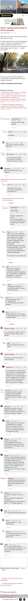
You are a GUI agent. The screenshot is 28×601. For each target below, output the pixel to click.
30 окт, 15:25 (19, 354)
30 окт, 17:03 (13, 267)
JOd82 (10, 132)
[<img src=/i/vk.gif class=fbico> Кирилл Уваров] (1, 328)
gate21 (6, 455)
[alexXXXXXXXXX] (5, 119)
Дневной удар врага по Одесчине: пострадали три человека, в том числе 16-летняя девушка (8, 12)
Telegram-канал (10, 596)
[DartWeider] (1, 169)
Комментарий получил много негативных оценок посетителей (13, 180)
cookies (16, 599)
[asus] (3, 143)
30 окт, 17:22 (14, 455)
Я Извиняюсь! (14, 207)
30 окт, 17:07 (14, 439)
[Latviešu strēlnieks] (1, 354)
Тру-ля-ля (8, 390)
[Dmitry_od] (1, 493)
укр (23, 15)
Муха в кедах (10, 154)
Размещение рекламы (14, 595)
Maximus (6, 439)
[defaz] (1, 511)
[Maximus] (1, 439)
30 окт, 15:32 (15, 390)
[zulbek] (1, 544)
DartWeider (7, 168)
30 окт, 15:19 (19, 328)
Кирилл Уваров (9, 328)
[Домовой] (1, 406)
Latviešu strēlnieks (9, 354)
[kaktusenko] (3, 367)
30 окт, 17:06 (14, 343)
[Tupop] (3, 232)
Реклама (14, 25)
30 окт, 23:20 (14, 520)
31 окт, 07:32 (19, 367)
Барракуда (11, 478)
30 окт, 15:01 (17, 168)
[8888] (3, 267)
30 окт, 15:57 (15, 232)
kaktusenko (9, 367)
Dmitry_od (7, 493)
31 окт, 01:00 (17, 285)
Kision (9, 184)
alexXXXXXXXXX (15, 119)
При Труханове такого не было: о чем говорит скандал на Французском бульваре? (13, 93)
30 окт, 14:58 (18, 132)
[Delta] (3, 312)
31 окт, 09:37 (14, 421)
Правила (23, 568)
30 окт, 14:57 (18, 154)
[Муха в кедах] (2, 155)
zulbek (6, 544)
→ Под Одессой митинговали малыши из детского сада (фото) (11, 584)
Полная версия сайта (4, 595)
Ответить (13, 127)
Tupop (8, 232)
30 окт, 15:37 (16, 406)
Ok (20, 599)
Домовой (6, 406)
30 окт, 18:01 (18, 478)
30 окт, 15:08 (17, 184)
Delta (7, 312)
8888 (7, 267)
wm (7, 520)
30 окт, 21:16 (14, 511)
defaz (5, 511)
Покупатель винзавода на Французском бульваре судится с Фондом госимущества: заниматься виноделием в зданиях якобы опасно (13, 106)
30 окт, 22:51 (12, 544)
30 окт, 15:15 (13, 312)
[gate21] (1, 455)
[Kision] (4, 185)
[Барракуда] (3, 478)
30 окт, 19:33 (14, 493)
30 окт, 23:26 (16, 531)
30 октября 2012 (4, 33)
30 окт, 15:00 (15, 143)
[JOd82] (4, 132)
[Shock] (3, 421)
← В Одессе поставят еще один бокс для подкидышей (11, 579)
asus (7, 143)
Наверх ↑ (4, 570)
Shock (7, 421)
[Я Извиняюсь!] (5, 208)
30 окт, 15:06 (16, 297)
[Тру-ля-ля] (2, 392)
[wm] (3, 520)
